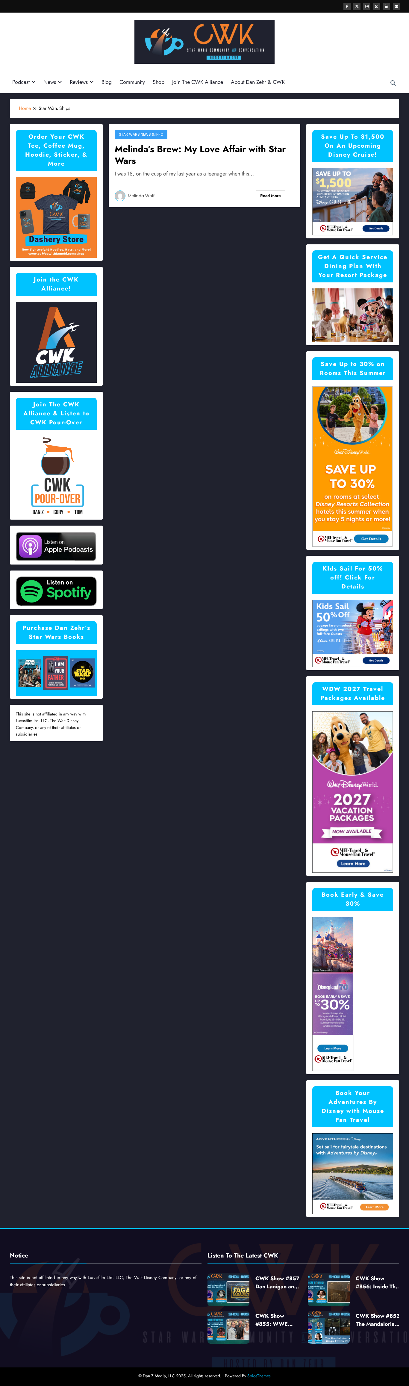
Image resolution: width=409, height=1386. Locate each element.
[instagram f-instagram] (366, 6)
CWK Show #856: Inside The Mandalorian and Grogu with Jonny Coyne (377, 1283)
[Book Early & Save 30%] (333, 993)
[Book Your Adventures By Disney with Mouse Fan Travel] (352, 1173)
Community (132, 82)
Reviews (79, 82)
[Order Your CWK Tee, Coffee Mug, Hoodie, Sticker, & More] (56, 216)
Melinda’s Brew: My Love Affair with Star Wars (200, 155)
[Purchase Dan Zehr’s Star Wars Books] (56, 672)
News (49, 82)
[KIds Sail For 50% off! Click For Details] (352, 633)
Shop (158, 82)
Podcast (21, 82)
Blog (107, 82)
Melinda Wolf (141, 196)
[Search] (393, 83)
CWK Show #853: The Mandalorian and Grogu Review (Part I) (379, 1320)
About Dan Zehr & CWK (258, 82)
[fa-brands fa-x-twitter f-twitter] (356, 6)
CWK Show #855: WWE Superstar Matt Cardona (273, 1320)
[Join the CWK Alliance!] (56, 341)
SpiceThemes (259, 1376)
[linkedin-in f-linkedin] (386, 6)
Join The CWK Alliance (197, 82)
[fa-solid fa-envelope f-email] (396, 6)
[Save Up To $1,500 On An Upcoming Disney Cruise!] (352, 201)
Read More (270, 196)
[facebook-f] (347, 6)
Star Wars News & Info (141, 134)
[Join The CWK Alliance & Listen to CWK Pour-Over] (56, 475)
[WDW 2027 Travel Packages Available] (352, 791)
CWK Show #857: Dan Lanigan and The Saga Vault (278, 1283)
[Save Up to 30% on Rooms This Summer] (352, 466)
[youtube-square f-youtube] (376, 6)
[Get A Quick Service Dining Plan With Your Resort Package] (352, 314)
